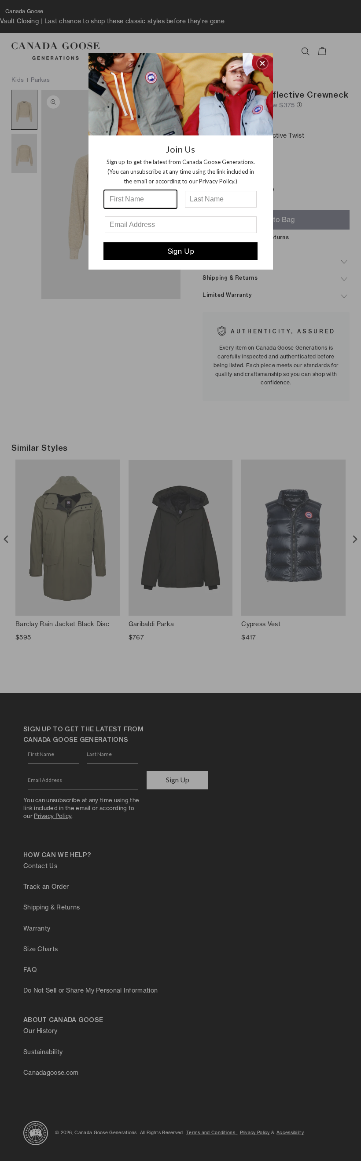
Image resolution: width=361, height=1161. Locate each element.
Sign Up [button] (180, 251)
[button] (262, 63)
